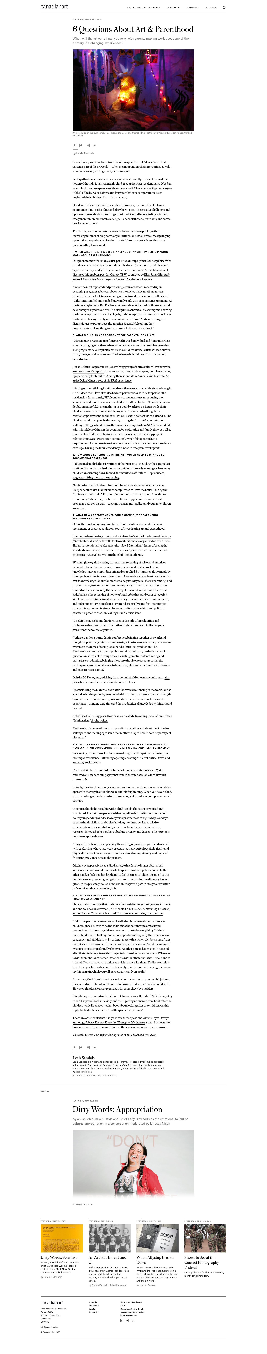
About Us (93, 1302)
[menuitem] (192, 8)
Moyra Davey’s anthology (121, 1019)
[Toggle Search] (224, 7)
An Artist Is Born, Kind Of (107, 1259)
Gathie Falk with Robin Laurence (109, 1285)
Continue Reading (83, 1205)
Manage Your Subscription (132, 1312)
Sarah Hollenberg (53, 1276)
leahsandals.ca (84, 1071)
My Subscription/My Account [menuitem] (143, 8)
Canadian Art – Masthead (131, 1309)
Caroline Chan (94, 1034)
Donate (92, 1309)
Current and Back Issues (131, 1302)
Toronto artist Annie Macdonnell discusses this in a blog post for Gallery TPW (120, 272)
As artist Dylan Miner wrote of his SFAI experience (121, 377)
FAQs (122, 1305)
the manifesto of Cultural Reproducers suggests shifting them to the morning (118, 474)
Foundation (94, 1305)
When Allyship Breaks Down (154, 1259)
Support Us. (94, 1312)
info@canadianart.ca (50, 1327)
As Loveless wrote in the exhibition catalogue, (115, 554)
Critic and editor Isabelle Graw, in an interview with (118, 770)
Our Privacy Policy (128, 1315)
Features (78, 19)
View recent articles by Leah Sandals (94, 1076)
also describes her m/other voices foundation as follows (121, 679)
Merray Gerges (147, 1285)
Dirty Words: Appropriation (117, 1109)
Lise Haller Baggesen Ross (96, 715)
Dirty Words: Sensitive (59, 1257)
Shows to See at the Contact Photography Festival (201, 1262)
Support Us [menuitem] (173, 8)
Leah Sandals (85, 153)
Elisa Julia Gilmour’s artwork (121, 276)
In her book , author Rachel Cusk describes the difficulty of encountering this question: (121, 910)
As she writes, (99, 720)
